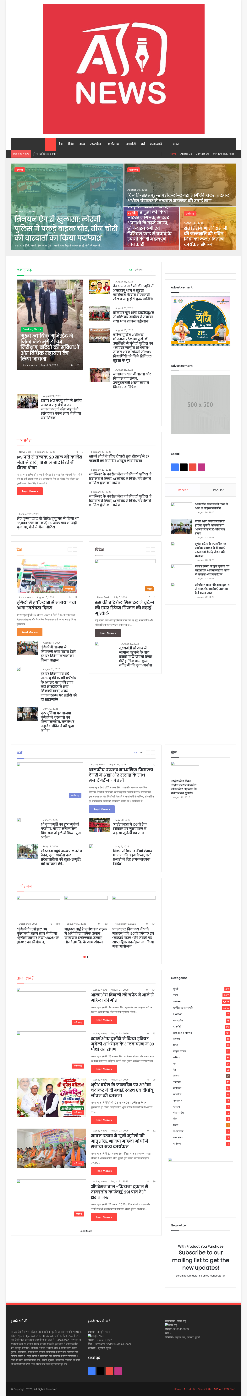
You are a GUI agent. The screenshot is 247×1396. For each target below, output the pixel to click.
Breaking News (182, 1032)
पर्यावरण (177, 1143)
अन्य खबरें (156, 144)
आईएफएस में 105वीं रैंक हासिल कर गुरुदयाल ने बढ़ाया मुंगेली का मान (130, 828)
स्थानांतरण (178, 1131)
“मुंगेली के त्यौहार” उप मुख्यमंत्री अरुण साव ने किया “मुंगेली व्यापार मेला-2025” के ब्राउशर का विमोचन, (38, 935)
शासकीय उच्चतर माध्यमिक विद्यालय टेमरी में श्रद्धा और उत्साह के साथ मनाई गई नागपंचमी (121, 775)
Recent (183, 490)
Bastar (177, 1014)
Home (173, 153)
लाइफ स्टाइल (179, 1051)
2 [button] (87, 957)
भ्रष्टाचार (177, 1100)
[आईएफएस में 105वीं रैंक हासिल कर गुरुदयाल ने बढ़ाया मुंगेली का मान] (99, 825)
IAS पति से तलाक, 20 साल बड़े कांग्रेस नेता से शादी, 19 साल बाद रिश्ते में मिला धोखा (49, 462)
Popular (218, 490)
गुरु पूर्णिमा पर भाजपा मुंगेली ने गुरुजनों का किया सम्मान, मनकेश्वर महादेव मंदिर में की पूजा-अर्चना (58, 722)
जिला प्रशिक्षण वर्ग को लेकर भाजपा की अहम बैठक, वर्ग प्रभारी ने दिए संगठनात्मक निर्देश (132, 857)
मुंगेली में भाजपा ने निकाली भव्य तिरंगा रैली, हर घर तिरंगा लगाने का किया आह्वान (58, 653)
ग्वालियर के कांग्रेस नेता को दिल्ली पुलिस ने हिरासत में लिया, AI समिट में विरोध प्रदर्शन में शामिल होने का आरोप (120, 478)
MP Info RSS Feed (223, 153)
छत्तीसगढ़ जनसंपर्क (183, 1007)
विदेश (71, 144)
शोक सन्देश (178, 1112)
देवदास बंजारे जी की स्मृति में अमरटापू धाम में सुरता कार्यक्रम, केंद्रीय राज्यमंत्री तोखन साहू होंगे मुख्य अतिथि (133, 292)
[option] (123, 207)
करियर (176, 1057)
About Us (186, 153)
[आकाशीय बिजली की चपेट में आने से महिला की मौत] (181, 509)
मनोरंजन (177, 1088)
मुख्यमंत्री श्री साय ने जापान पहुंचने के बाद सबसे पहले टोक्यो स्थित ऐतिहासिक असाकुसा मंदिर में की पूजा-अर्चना (135, 657)
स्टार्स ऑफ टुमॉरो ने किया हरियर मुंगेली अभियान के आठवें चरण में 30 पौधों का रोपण (210, 527)
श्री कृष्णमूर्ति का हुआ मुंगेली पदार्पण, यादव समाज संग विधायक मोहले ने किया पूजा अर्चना (61, 831)
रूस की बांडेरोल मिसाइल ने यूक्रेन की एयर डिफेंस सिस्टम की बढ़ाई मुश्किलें (124, 608)
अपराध (20, 169)
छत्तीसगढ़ (113, 144)
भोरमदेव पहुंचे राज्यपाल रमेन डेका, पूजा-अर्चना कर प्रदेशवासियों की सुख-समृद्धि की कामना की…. (61, 857)
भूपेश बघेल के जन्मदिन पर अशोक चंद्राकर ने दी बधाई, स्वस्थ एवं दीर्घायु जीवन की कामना (210, 550)
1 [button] (84, 957)
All (130, 269)
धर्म (143, 144)
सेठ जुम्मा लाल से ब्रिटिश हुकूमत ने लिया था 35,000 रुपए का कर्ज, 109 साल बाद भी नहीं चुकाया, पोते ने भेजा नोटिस (48, 522)
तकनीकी (177, 1094)
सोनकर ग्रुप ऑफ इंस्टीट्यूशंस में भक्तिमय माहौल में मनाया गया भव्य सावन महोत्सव (133, 317)
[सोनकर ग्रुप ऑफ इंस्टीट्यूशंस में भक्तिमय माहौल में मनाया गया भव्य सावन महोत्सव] (99, 313)
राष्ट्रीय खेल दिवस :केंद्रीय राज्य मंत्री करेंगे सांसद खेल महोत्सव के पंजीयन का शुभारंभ (184, 787)
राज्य (82, 144)
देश (61, 144)
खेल (175, 1118)
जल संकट (178, 1137)
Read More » (30, 491)
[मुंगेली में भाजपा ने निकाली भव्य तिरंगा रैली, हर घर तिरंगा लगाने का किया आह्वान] (27, 648)
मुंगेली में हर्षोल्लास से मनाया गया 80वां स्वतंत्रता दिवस (46, 605)
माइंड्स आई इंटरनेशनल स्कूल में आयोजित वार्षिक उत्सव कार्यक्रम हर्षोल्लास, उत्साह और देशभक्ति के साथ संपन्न (85, 935)
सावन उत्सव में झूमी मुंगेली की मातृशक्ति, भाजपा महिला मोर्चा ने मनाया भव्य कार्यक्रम (212, 570)
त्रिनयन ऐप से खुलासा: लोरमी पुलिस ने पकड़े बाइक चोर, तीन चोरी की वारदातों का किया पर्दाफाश (66, 229)
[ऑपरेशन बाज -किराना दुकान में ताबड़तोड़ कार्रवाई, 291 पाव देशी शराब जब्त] (181, 590)
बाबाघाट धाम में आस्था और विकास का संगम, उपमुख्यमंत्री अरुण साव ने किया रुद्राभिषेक (132, 380)
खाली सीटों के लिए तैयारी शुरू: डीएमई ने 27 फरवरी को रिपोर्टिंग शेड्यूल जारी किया (119, 458)
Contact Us (202, 153)
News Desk (25, 451)
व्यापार (176, 1075)
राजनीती (131, 144)
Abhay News (30, 365)
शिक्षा (175, 1045)
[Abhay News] (124, 69)
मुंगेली (175, 988)
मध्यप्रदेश (95, 144)
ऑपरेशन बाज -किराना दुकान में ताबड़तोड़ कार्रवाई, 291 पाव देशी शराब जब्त (212, 589)
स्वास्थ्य (177, 1082)
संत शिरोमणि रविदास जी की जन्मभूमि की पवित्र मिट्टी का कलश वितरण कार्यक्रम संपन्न (205, 236)
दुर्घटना (176, 1106)
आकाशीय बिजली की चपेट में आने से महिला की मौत (211, 506)
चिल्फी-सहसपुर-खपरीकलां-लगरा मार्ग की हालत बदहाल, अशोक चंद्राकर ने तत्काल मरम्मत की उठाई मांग (178, 198)
